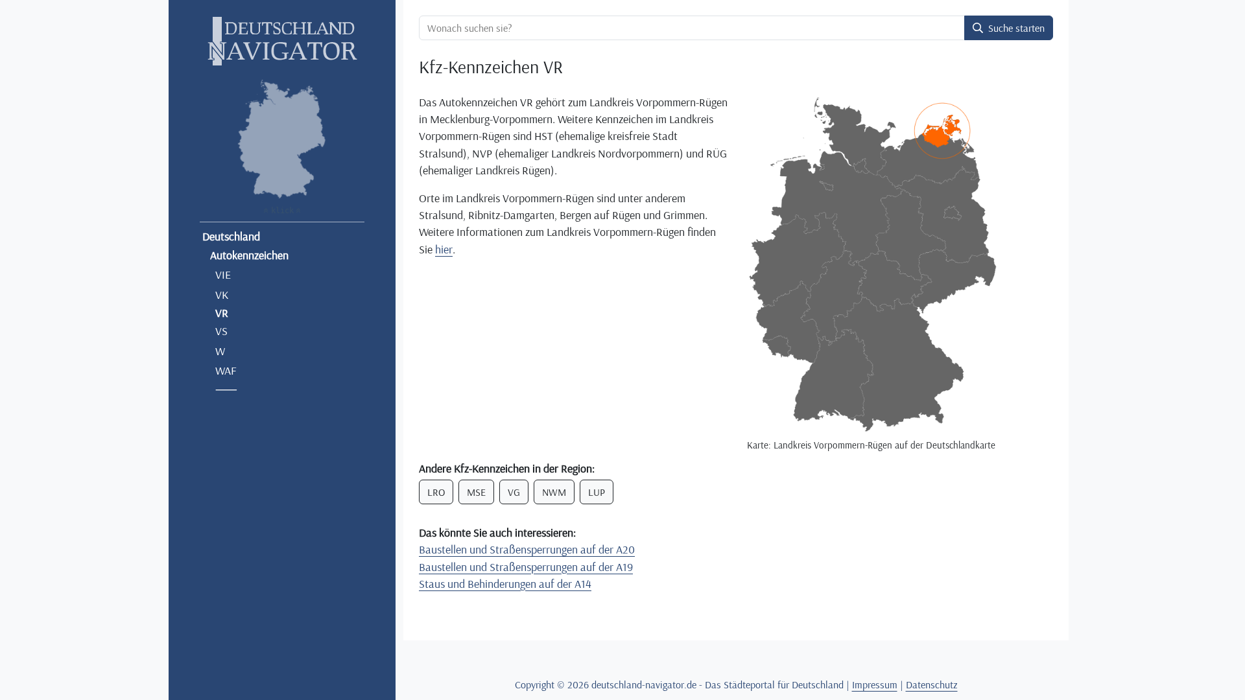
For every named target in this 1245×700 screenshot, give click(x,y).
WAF (225, 370)
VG (514, 491)
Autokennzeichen (249, 255)
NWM (554, 491)
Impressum (874, 684)
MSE (476, 491)
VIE (223, 274)
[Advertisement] (573, 358)
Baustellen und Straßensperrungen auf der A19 (526, 566)
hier (444, 249)
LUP (596, 491)
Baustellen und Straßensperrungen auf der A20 (527, 549)
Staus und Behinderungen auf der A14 (505, 583)
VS (221, 330)
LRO (436, 491)
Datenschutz (932, 684)
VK (221, 294)
